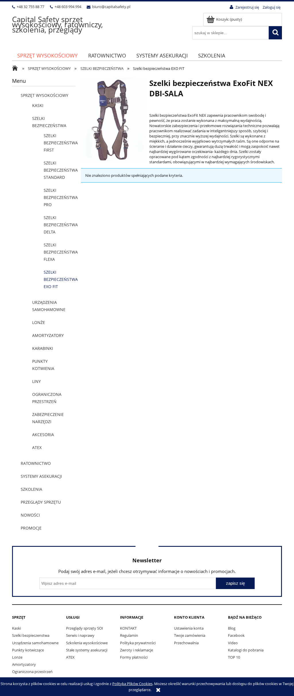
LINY (36, 381)
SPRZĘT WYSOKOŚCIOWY (44, 95)
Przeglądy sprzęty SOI (84, 628)
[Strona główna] (16, 68)
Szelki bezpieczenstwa (30, 635)
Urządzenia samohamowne (35, 642)
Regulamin (129, 635)
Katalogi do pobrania (246, 650)
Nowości (30, 515)
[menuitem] (47, 56)
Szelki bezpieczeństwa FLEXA (61, 252)
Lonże (17, 657)
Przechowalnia (186, 642)
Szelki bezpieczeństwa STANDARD (61, 170)
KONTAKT (128, 628)
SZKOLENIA (31, 489)
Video (233, 642)
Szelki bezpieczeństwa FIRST (61, 143)
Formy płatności (134, 657)
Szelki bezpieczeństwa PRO (61, 197)
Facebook (236, 635)
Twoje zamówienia (189, 635)
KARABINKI (42, 348)
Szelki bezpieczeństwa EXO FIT (61, 279)
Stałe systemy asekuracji (86, 650)
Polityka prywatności (138, 642)
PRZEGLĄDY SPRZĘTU (41, 502)
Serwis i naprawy (80, 635)
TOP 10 (234, 657)
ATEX (37, 447)
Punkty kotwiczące (28, 650)
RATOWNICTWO (36, 463)
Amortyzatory (24, 664)
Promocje (31, 528)
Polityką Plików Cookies (132, 683)
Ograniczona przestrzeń (32, 671)
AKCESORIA (43, 434)
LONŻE (38, 322)
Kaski (16, 628)
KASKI (37, 105)
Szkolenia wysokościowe (87, 642)
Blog (231, 628)
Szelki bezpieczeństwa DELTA (61, 225)
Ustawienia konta (189, 628)
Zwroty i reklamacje (136, 650)
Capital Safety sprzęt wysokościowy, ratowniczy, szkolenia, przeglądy (57, 24)
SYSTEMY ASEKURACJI (41, 476)
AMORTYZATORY (48, 335)
